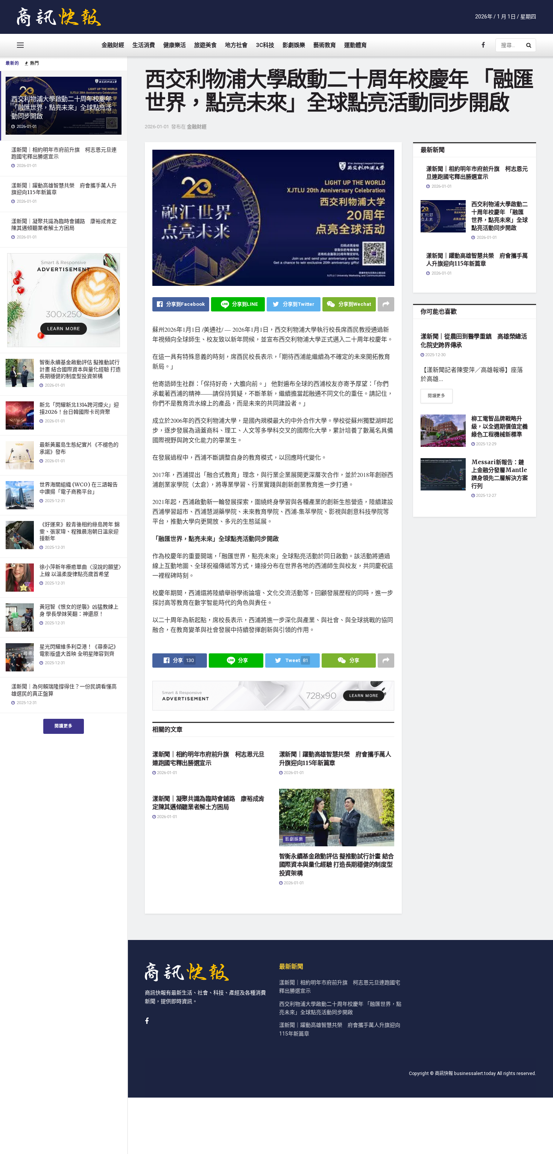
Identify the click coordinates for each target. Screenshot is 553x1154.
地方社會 (236, 45)
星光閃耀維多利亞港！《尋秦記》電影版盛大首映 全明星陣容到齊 (79, 650)
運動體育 (355, 45)
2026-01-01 (157, 126)
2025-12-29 (485, 444)
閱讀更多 (64, 726)
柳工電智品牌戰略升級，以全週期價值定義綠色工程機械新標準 (499, 426)
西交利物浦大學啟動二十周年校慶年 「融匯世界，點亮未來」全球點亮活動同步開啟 (61, 107)
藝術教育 (324, 45)
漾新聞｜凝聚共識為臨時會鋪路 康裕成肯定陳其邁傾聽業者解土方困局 (64, 224)
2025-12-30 (434, 355)
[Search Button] (529, 45)
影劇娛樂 (294, 45)
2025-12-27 (485, 495)
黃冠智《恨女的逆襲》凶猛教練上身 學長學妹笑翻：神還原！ (79, 610)
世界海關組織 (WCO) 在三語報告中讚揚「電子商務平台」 (79, 488)
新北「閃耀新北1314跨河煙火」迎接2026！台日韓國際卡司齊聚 (79, 408)
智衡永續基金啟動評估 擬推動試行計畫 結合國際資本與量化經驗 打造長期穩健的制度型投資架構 (80, 369)
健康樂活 (174, 45)
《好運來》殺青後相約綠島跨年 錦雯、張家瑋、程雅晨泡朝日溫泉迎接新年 (80, 531)
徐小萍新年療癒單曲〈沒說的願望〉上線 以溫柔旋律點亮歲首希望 (80, 570)
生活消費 (143, 45)
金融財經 (113, 45)
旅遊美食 (205, 45)
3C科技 (265, 45)
